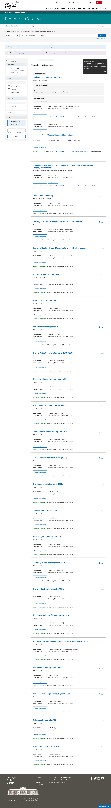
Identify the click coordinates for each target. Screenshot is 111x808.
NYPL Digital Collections (40, 101)
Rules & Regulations (66, 777)
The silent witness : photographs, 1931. (49, 379)
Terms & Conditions (54, 782)
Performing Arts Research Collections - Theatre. (60, 135)
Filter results (11, 61)
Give (89, 8)
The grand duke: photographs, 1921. (48, 589)
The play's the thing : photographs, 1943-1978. (53, 353)
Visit (84, 8)
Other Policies (52, 780)
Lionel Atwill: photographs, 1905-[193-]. (50, 458)
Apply (16, 136)
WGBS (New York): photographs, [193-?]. (50, 405)
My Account (59, 2)
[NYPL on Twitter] (95, 778)
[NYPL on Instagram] (98, 778)
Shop (104, 3)
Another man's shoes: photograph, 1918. (50, 432)
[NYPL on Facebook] (91, 778)
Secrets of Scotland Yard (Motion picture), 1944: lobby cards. (59, 248)
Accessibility (39, 777)
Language (63, 782)
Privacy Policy (52, 777)
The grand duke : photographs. (46, 274)
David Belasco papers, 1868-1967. (47, 77)
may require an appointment (51, 92)
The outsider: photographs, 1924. (47, 668)
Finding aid (37, 88)
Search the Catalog (12, 26)
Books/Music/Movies (52, 8)
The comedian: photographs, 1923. (48, 484)
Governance (52, 784)
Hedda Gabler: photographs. (45, 300)
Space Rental (39, 784)
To (17, 127)
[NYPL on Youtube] (102, 778)
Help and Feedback (104, 806)
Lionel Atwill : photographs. (44, 195)
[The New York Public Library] (12, 5)
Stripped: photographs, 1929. (45, 720)
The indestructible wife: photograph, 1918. (51, 615)
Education (71, 8)
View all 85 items (37, 158)
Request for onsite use (40, 113)
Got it (104, 71)
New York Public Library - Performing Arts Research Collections (73, 116)
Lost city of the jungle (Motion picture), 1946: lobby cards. (57, 222)
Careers (38, 782)
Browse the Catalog (27, 26)
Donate (99, 3)
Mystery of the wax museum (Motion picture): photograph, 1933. (60, 641)
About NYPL (64, 780)
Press (37, 780)
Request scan (53, 182)
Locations (69, 3)
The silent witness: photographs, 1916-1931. (52, 694)
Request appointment (40, 131)
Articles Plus (15, 47)
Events (79, 8)
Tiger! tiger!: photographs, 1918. (47, 746)
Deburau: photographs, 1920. (45, 510)
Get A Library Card (78, 3)
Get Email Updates (89, 3)
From (8, 127)
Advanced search (101, 38)
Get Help (95, 8)
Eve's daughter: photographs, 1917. (48, 536)
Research (63, 8)
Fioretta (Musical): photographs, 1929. (49, 563)
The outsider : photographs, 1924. (47, 327)
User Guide (21, 53)
